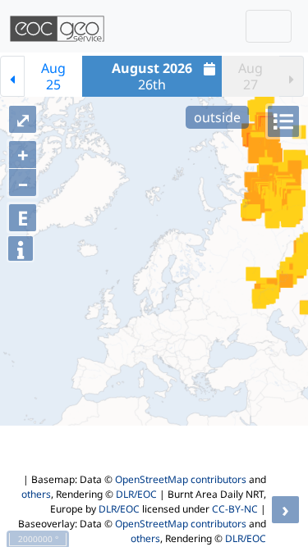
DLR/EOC (136, 494)
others (36, 494)
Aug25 (53, 76)
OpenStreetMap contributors (180, 479)
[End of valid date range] (291, 76)
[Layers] (283, 121)
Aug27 (250, 76)
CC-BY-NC (235, 509)
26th (152, 76)
